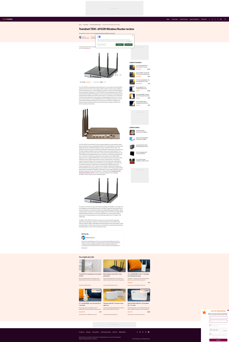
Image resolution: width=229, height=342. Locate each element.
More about (84, 248)
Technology (174, 19)
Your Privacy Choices (106, 332)
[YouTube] (220, 19)
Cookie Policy (128, 41)
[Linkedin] (212, 19)
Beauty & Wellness (194, 19)
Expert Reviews (6, 19)
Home (80, 24)
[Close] (132, 35)
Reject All (119, 44)
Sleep (168, 19)
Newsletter (204, 19)
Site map (88, 332)
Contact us (81, 332)
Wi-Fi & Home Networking (95, 24)
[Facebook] (209, 19)
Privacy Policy (95, 332)
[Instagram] (218, 19)
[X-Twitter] (215, 19)
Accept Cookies (128, 44)
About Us (115, 332)
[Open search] (225, 19)
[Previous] (81, 65)
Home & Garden (183, 19)
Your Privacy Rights (101, 44)
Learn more (86, 48)
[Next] (121, 65)
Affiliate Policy (122, 332)
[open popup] (120, 75)
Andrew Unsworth (85, 38)
